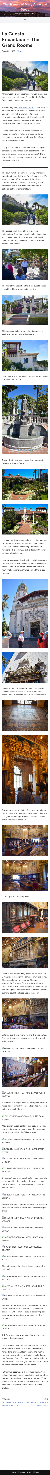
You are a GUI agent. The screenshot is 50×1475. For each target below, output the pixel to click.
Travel (19, 51)
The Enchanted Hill (25, 107)
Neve (13, 1472)
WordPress (34, 1472)
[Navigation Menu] (25, 20)
